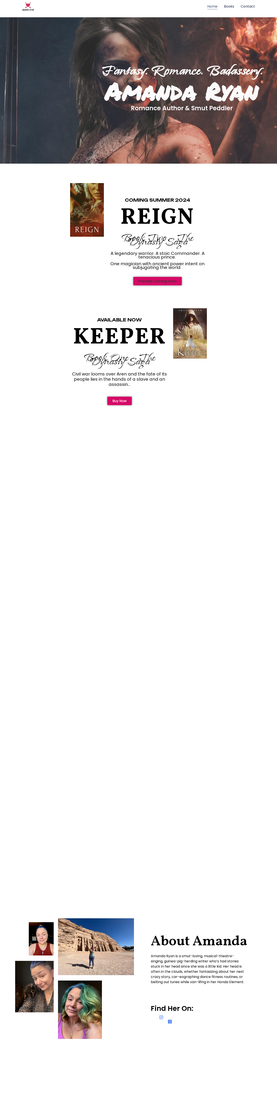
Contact (248, 6)
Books (229, 6)
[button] (157, 281)
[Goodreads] (170, 1021)
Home (212, 6)
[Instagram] (161, 1017)
